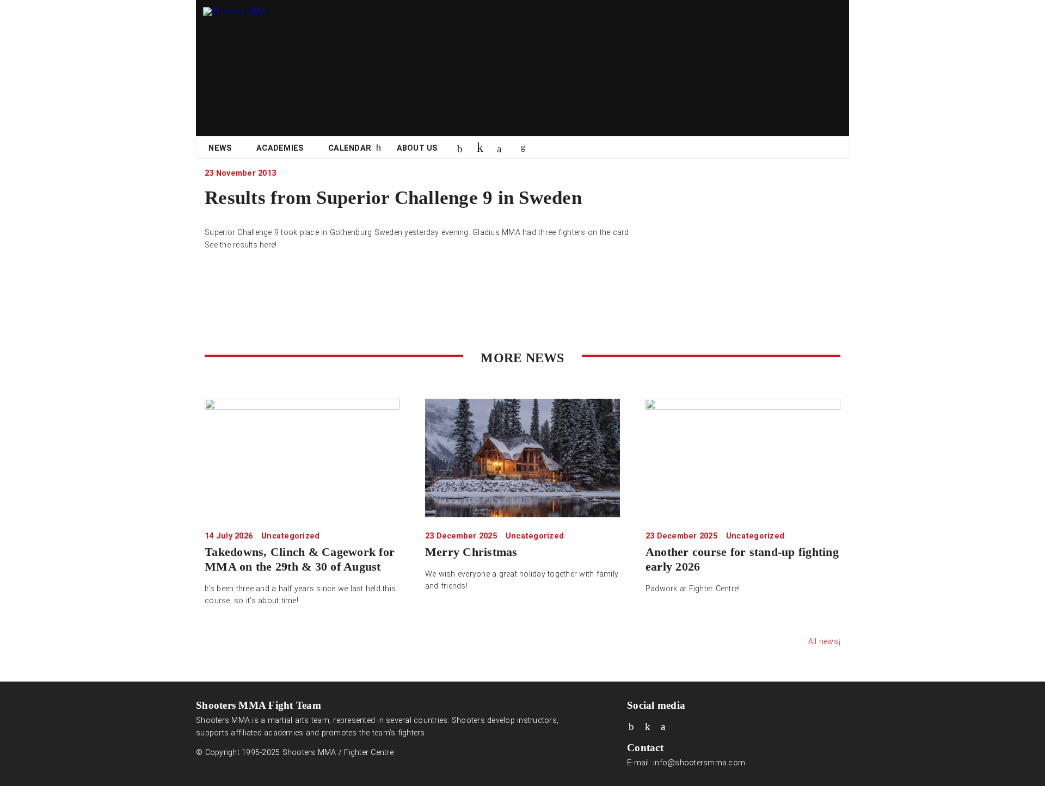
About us (417, 148)
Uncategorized (290, 536)
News (220, 148)
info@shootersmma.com (699, 763)
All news (823, 641)
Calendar (349, 148)
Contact (645, 747)
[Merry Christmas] (522, 458)
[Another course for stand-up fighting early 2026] (743, 458)
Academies (280, 148)
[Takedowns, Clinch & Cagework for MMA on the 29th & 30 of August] (302, 458)
